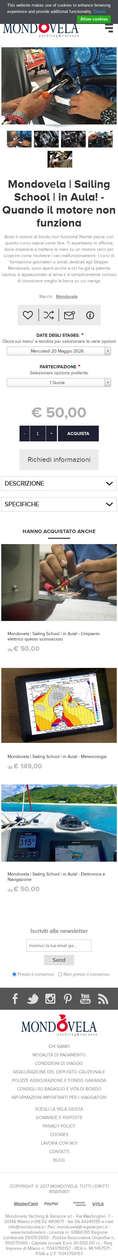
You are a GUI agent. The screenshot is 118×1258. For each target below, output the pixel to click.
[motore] (73, 139)
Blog (59, 1160)
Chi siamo (59, 1046)
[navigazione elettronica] (59, 823)
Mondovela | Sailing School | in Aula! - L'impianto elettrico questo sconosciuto (54, 636)
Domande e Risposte (59, 1117)
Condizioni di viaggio (59, 1063)
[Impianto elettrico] (59, 582)
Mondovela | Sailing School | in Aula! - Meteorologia (57, 756)
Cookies (59, 1134)
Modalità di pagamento (59, 1055)
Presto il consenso (36, 974)
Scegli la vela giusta (59, 1109)
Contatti (59, 1151)
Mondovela (66, 296)
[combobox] (59, 351)
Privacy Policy (59, 1126)
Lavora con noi (59, 1143)
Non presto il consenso (86, 974)
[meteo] (59, 705)
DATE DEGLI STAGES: (59, 335)
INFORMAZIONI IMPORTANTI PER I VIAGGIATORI (59, 1097)
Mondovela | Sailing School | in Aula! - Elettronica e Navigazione (56, 876)
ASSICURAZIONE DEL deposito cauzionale (59, 1072)
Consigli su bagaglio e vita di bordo (59, 1089)
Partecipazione (58, 366)
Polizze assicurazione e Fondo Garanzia (59, 1080)
